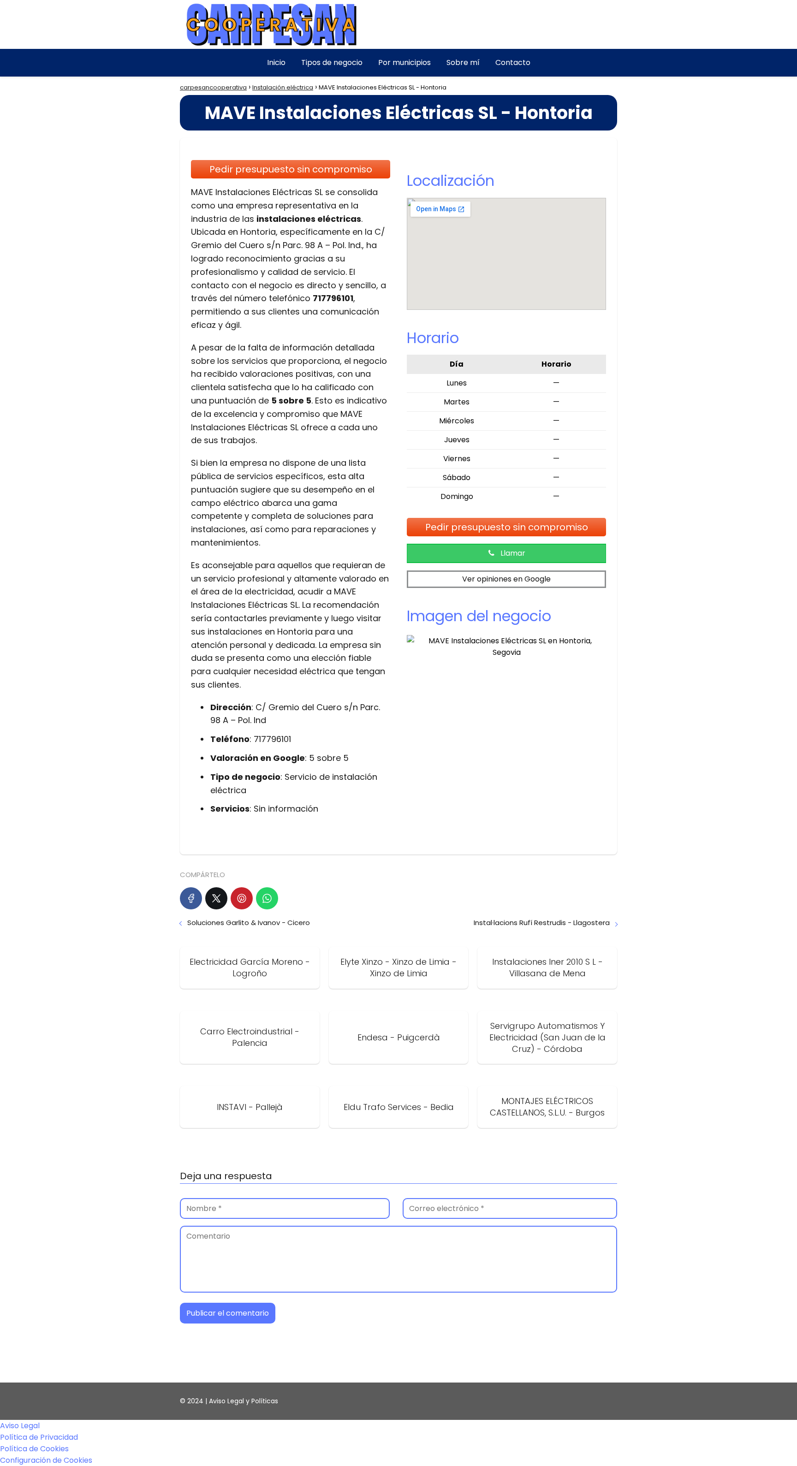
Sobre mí (463, 62)
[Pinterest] (242, 898)
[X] (216, 898)
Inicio (276, 62)
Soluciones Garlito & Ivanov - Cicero (248, 922)
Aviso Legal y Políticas (243, 1401)
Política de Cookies (34, 1448)
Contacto (512, 62)
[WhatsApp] (267, 898)
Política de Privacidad (39, 1437)
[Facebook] (191, 898)
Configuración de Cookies (46, 1460)
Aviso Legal (20, 1425)
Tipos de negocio (332, 62)
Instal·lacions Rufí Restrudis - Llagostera (542, 922)
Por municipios (404, 62)
